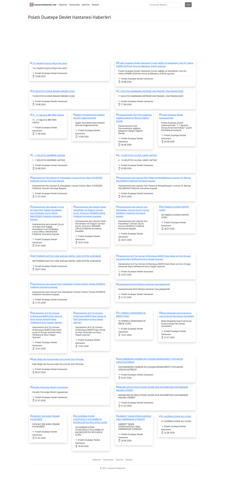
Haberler (62, 4)
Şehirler (86, 4)
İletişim (95, 4)
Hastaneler (74, 4)
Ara (188, 4)
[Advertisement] (112, 40)
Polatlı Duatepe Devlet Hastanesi (51, 73)
